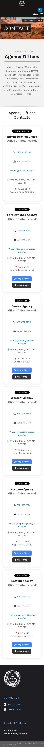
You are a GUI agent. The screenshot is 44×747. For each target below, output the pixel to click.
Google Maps (22, 279)
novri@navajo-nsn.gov (23, 170)
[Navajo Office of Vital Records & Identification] (22, 3)
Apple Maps (22, 285)
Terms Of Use (38, 743)
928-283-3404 (24, 413)
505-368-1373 (24, 505)
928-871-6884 (24, 152)
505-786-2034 (24, 596)
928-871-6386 (24, 230)
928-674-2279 (23, 322)
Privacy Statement (24, 743)
